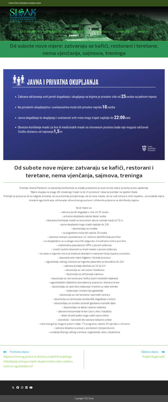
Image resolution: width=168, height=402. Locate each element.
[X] (13, 387)
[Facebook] (17, 387)
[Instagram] (22, 387)
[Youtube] (31, 387)
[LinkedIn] (26, 387)
